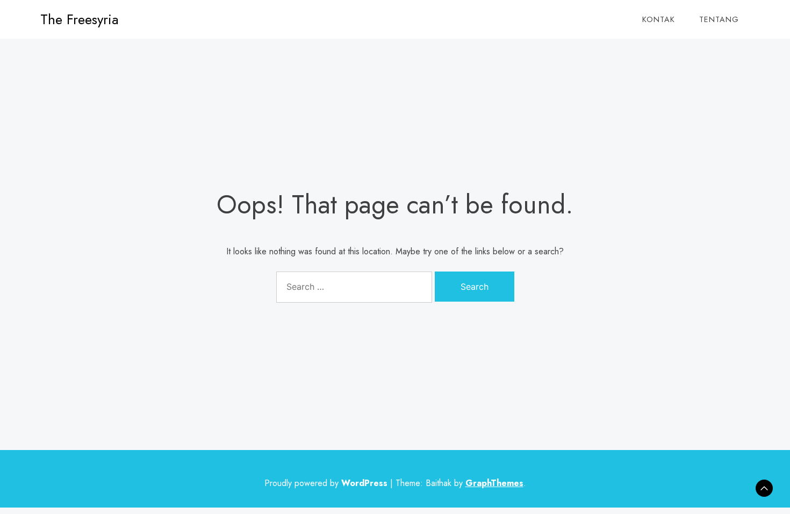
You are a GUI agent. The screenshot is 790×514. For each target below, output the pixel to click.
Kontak (658, 19)
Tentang (719, 19)
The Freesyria (79, 19)
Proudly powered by (325, 483)
